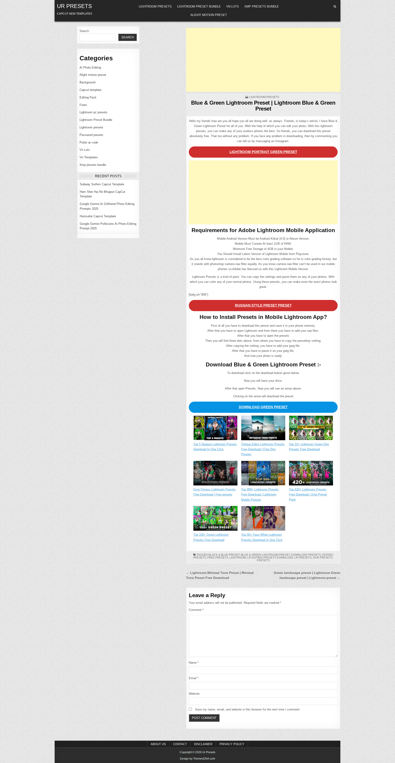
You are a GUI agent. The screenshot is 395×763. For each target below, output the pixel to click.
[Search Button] (335, 7)
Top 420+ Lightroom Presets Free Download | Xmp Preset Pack (308, 494)
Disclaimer (203, 744)
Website (194, 693)
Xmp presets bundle (261, 6)
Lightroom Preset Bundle (199, 6)
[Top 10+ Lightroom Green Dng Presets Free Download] (311, 429)
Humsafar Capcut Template (98, 216)
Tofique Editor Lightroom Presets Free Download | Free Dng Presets (263, 449)
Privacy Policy (231, 744)
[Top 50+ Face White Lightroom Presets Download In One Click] (263, 519)
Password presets (91, 135)
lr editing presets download (270, 557)
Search (84, 31)
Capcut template (90, 90)
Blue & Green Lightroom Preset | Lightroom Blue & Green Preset (263, 106)
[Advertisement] (263, 60)
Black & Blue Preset (224, 554)
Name (194, 662)
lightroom (238, 557)
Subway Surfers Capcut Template (102, 184)
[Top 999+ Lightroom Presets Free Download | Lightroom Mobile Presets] (263, 474)
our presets (323, 557)
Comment (196, 610)
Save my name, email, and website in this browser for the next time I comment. (247, 709)
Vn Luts (232, 6)
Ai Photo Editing (90, 67)
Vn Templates (89, 157)
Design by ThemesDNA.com (197, 758)
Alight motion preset (208, 15)
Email (193, 678)
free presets (217, 557)
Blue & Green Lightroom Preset (265, 554)
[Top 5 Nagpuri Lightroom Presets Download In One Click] (215, 429)
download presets (306, 554)
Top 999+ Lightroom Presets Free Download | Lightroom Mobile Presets (260, 494)
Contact (180, 744)
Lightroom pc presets (93, 112)
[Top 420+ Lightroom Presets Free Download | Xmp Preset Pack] (311, 474)
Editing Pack (88, 97)
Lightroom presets (155, 6)
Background (87, 82)
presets (263, 560)
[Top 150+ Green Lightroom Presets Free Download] (215, 519)
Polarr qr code (89, 142)
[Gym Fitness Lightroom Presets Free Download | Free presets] (215, 474)
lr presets (303, 557)
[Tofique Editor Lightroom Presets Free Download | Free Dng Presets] (263, 429)
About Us (158, 744)
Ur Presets (74, 6)
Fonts (83, 105)
